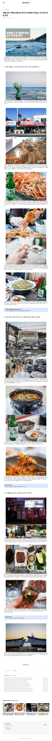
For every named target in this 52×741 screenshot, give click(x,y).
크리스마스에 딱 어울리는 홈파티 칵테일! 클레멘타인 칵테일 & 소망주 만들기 (18, 689)
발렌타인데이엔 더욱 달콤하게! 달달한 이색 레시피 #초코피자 (15, 680)
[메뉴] (3, 2)
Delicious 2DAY (6, 675)
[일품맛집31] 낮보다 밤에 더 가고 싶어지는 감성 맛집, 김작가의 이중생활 (17, 685)
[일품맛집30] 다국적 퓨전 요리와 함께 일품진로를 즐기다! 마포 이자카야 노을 (18, 688)
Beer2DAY (26, 3)
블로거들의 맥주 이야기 (9, 725)
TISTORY (26, 738)
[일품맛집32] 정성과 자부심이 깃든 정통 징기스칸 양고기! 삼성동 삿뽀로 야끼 (18, 679)
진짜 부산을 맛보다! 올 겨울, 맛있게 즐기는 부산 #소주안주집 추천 (16, 686)
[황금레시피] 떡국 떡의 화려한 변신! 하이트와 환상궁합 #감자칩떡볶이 (17, 683)
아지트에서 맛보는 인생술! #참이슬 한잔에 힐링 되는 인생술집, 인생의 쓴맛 (17, 677)
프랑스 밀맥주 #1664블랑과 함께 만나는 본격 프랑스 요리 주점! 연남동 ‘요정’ (18, 691)
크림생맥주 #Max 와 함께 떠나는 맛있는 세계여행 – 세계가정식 (15, 682)
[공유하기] (8, 671)
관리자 (31, 738)
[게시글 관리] (10, 671)
